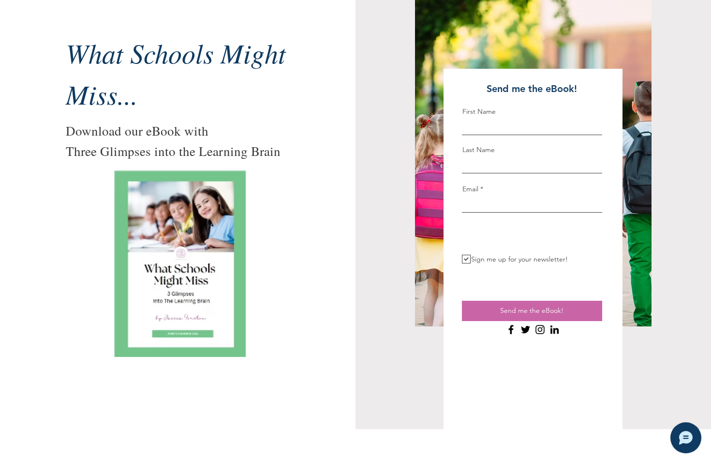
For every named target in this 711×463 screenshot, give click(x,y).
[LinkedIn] (554, 330)
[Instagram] (540, 330)
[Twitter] (525, 330)
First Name (479, 111)
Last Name (478, 149)
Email (470, 188)
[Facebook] (511, 330)
